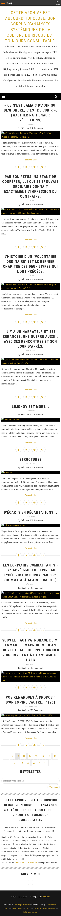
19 (28, 763)
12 (30, 756)
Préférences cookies (30, 912)
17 (15, 763)
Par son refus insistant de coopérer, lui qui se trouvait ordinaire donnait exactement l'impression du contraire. (30, 187)
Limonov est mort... (30, 407)
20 (34, 763)
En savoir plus (31, 159)
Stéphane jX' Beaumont (26, 862)
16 (55, 756)
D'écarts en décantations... (30, 512)
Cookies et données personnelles (44, 908)
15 (49, 756)
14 (42, 756)
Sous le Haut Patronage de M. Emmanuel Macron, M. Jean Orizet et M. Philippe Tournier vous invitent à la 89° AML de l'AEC (30, 650)
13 (36, 756)
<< (6, 756)
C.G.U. (28, 908)
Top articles (52, 905)
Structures (30, 460)
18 (21, 763)
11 (24, 756)
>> (45, 763)
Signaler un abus (17, 908)
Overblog (45, 896)
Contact (5, 908)
